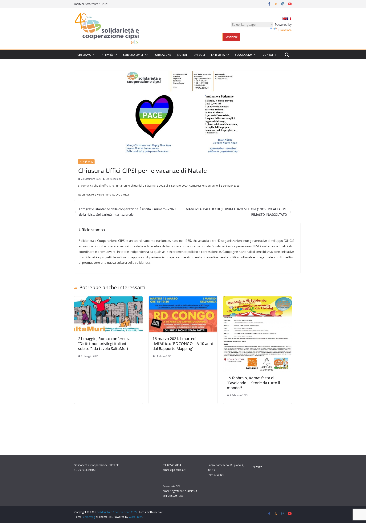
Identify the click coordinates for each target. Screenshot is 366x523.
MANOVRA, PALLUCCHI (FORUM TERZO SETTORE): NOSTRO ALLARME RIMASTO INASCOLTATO (236, 212)
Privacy (257, 466)
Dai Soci (199, 55)
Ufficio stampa (113, 178)
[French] (289, 18)
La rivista (218, 55)
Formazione (162, 55)
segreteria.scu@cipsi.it (183, 491)
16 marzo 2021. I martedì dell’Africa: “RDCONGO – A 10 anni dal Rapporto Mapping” (182, 343)
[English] (285, 18)
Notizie (182, 55)
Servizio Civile (133, 55)
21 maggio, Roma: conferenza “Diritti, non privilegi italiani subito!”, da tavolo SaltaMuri (104, 343)
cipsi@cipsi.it (177, 470)
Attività (107, 55)
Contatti (269, 55)
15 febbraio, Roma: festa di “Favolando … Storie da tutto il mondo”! (253, 382)
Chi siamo (84, 55)
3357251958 (175, 495)
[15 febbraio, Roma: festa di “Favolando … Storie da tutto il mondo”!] (257, 299)
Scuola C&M (243, 55)
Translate (285, 30)
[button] (93, 54)
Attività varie (86, 161)
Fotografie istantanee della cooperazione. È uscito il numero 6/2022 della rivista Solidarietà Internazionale (127, 212)
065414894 (174, 465)
